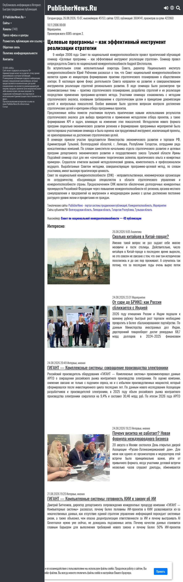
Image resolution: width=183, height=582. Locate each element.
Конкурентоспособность (140, 205)
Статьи (5, 106)
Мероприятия (159, 205)
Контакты (8, 59)
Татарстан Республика (123, 209)
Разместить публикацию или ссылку (22, 41)
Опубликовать (9, 5)
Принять (160, 571)
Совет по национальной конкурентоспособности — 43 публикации (101, 218)
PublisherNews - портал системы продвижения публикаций (97, 205)
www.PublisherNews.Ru (11, 103)
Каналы (10, 29)
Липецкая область (102, 209)
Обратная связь (11, 47)
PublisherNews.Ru (72, 7)
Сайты (6, 23)
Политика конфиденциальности (20, 53)
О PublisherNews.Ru (13, 17)
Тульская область (143, 209)
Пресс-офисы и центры (15, 35)
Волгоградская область (80, 209)
